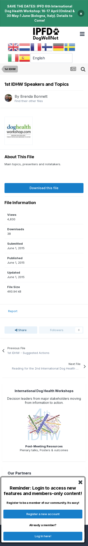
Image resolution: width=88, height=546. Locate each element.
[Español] (24, 58)
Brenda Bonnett (33, 96)
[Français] (36, 47)
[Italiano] (13, 58)
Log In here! (43, 536)
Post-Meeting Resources (44, 446)
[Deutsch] (58, 47)
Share (22, 330)
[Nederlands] (24, 47)
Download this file (44, 188)
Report (12, 311)
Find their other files (29, 101)
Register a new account (43, 514)
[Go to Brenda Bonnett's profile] (8, 98)
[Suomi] (47, 47)
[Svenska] (70, 47)
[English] (13, 47)
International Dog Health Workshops (44, 391)
